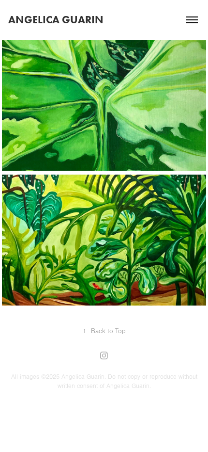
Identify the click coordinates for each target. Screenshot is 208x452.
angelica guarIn (56, 19)
